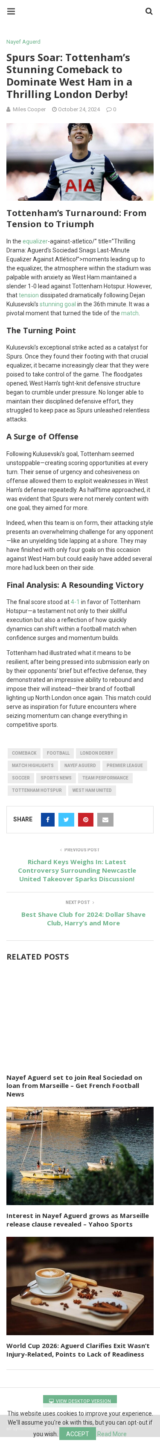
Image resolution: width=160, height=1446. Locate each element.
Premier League (125, 765)
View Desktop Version (83, 1401)
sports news (56, 778)
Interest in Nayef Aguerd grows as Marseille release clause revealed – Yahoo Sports (77, 1219)
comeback (24, 753)
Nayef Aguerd (23, 42)
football (58, 753)
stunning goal (58, 304)
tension (29, 295)
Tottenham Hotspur (37, 790)
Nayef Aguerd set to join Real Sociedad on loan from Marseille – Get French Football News (74, 1085)
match (130, 313)
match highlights (33, 765)
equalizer (35, 241)
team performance (105, 778)
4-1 (75, 602)
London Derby (96, 753)
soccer (21, 778)
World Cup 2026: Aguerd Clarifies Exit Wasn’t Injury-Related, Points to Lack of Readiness (78, 1349)
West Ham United (92, 790)
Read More (112, 1434)
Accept (77, 1434)
